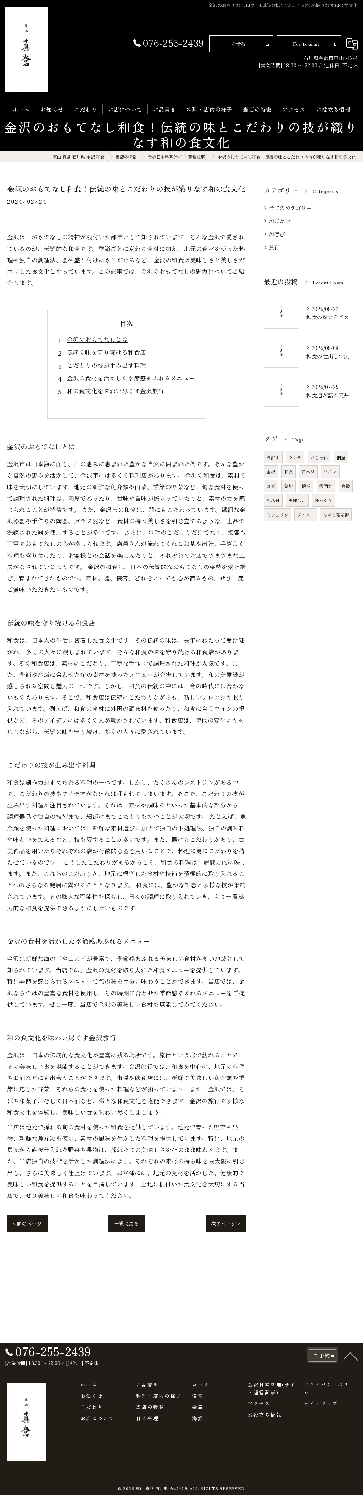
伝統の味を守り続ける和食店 (106, 352)
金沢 (271, 471)
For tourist (306, 43)
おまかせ (280, 220)
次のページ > (225, 1223)
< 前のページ (27, 1223)
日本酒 (308, 471)
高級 (345, 486)
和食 (288, 471)
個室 (341, 457)
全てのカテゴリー (290, 207)
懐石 (306, 486)
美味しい (297, 500)
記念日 (273, 500)
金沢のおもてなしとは (97, 339)
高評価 (273, 457)
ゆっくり (323, 500)
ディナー (305, 515)
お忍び (277, 234)
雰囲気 (326, 486)
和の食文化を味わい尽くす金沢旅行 (115, 391)
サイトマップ (321, 1403)
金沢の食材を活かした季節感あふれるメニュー (131, 378)
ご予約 (238, 43)
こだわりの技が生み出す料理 (106, 365)
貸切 (288, 486)
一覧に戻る (126, 1223)
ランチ (295, 457)
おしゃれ (319, 457)
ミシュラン (277, 515)
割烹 (271, 486)
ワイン (330, 471)
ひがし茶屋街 (336, 515)
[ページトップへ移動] (351, 1356)
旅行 (274, 247)
